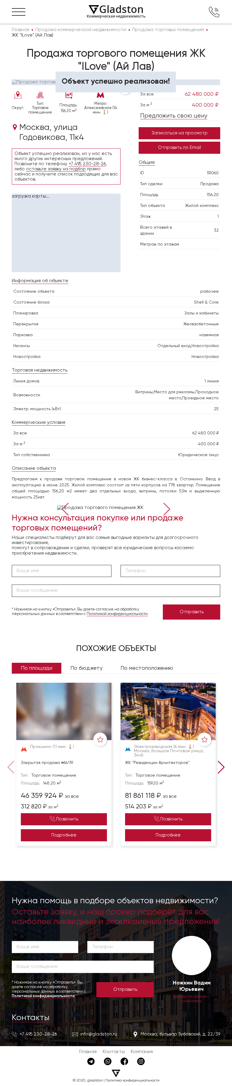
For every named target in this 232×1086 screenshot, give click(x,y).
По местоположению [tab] (147, 668)
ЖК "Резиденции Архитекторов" (157, 763)
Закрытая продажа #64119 (47, 763)
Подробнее (63, 835)
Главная (88, 1051)
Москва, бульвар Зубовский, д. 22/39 (180, 1034)
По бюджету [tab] (86, 668)
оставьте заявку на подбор (56, 169)
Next (166, 508)
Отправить (192, 612)
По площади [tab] (36, 668)
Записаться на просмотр (180, 133)
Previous (65, 508)
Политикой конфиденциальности (117, 614)
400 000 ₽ (205, 105)
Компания (142, 1051)
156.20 (213, 195)
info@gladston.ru (98, 1034)
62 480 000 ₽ (202, 94)
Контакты (31, 1017)
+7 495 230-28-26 (87, 164)
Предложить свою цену (173, 116)
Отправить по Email (179, 147)
